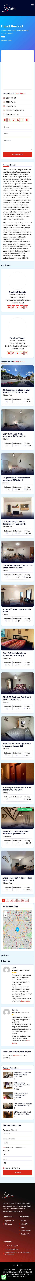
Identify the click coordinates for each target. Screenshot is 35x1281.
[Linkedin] (13, 1265)
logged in (16, 1055)
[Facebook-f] (17, 1265)
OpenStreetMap (21, 948)
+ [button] (5, 912)
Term (5, 1159)
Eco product (25, 1001)
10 (23, 900)
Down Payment (8, 1139)
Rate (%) (6, 1150)
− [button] (5, 915)
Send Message (17, 154)
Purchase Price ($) (10, 1130)
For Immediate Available (25, 809)
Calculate (17, 1173)
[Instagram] (21, 1265)
